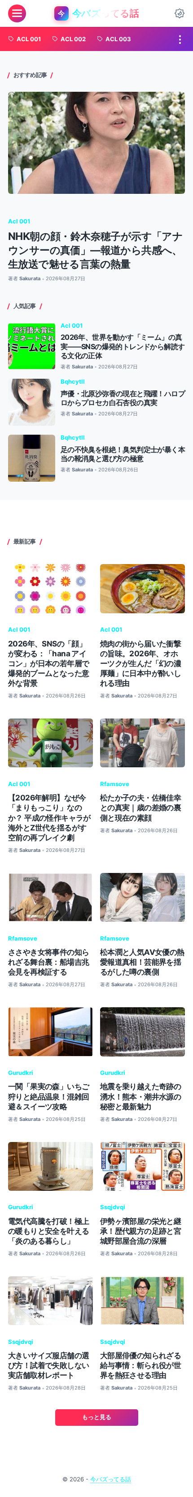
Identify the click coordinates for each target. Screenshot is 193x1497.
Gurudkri (20, 1072)
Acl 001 (19, 221)
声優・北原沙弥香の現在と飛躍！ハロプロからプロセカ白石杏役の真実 (123, 398)
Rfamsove (114, 784)
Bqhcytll (73, 381)
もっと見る (96, 1417)
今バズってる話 (110, 1479)
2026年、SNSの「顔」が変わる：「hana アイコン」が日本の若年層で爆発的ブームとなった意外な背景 (48, 663)
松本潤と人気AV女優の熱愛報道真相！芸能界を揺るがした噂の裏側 (142, 962)
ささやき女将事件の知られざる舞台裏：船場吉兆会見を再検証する (48, 962)
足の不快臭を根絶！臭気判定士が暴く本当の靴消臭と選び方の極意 (123, 454)
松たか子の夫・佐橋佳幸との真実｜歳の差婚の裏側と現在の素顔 (140, 807)
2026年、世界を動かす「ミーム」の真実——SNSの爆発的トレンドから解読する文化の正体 (123, 346)
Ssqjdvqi (112, 1207)
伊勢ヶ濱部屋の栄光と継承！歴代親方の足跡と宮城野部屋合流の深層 (140, 1231)
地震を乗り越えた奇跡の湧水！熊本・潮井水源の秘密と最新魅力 (140, 1096)
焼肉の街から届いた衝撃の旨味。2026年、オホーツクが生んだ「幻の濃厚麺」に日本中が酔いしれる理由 (140, 663)
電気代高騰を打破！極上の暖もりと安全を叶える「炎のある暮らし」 (48, 1231)
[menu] (17, 13)
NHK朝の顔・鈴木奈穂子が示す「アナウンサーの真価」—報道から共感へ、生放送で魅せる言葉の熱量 (95, 250)
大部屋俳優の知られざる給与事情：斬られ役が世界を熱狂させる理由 (140, 1365)
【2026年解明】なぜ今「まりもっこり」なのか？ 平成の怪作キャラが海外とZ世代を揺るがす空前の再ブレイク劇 (49, 817)
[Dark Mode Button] (179, 13)
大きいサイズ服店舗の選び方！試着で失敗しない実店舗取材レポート (48, 1365)
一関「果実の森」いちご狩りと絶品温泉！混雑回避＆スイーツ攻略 (48, 1096)
